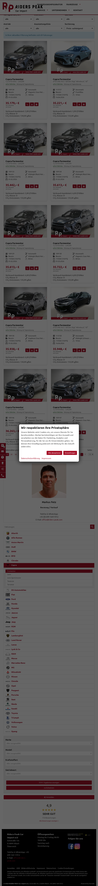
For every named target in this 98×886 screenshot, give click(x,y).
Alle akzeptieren (54, 453)
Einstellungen (70, 453)
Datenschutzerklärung (30, 458)
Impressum (46, 458)
